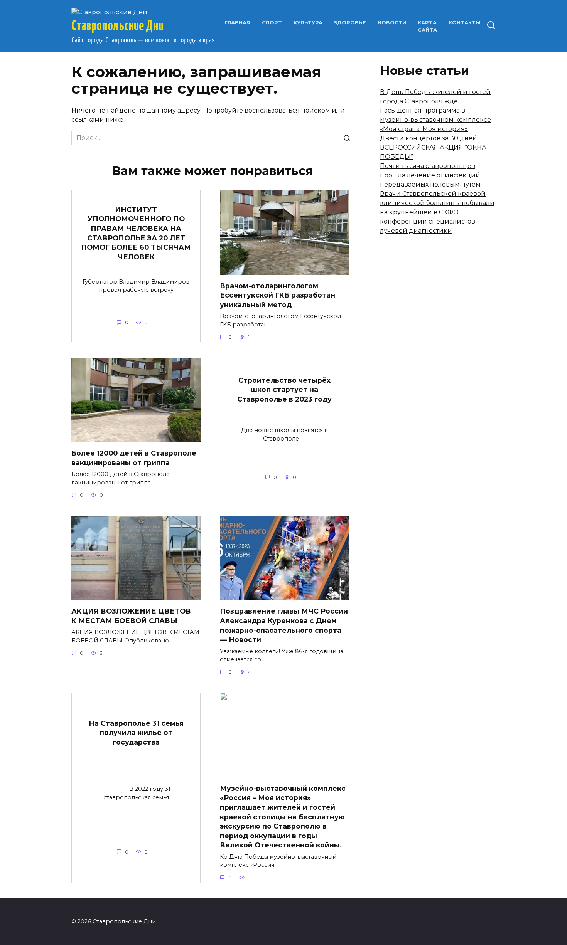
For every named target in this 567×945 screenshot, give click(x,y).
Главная (237, 22)
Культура (308, 22)
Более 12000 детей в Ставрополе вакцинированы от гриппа (133, 458)
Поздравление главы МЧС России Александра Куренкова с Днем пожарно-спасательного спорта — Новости (284, 625)
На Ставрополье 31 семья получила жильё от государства (136, 732)
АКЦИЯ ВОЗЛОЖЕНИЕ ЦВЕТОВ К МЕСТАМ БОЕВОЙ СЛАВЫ (131, 616)
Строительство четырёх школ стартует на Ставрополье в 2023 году (284, 389)
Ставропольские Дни (117, 26)
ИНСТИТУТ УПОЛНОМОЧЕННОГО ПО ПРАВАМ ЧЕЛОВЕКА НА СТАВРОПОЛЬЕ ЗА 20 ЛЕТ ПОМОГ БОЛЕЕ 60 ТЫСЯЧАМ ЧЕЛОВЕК (136, 233)
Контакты (465, 22)
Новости (392, 22)
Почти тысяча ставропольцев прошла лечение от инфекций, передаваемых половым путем (430, 175)
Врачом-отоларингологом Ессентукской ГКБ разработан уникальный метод (277, 294)
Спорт (272, 22)
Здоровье (350, 22)
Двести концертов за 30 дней (428, 138)
